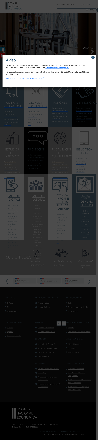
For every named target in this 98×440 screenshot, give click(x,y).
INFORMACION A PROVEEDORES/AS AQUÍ (25, 78)
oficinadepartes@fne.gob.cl (57, 68)
